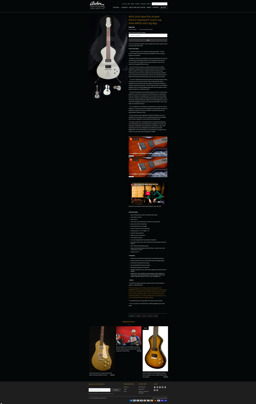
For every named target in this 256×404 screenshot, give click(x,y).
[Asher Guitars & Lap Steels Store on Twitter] (155, 387)
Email (156, 316)
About (149, 7)
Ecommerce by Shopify (162, 398)
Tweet (132, 316)
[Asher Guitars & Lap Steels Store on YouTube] (160, 387)
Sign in (149, 4)
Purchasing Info (142, 387)
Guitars (116, 7)
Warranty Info (141, 389)
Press (132, 4)
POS (154, 398)
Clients (137, 4)
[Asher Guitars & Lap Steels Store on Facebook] (157, 387)
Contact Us (126, 387)
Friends (125, 389)
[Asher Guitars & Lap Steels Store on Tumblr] (165, 387)
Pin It (144, 316)
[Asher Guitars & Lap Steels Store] (98, 6)
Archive (125, 7)
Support (156, 7)
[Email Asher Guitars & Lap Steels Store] (157, 390)
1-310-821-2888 (126, 4)
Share (138, 316)
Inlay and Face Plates (137, 7)
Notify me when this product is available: (137, 32)
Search (125, 391)
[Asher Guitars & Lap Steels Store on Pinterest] (162, 387)
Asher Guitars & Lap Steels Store (99, 398)
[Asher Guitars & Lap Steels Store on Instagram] (155, 390)
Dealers (143, 4)
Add (150, 316)
